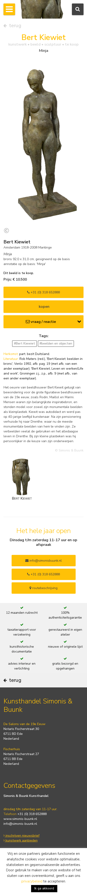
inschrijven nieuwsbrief (22, 835)
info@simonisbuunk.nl (45, 560)
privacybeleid (31, 881)
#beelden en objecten (55, 343)
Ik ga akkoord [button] (44, 888)
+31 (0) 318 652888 (45, 292)
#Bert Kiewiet (24, 343)
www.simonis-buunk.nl (20, 819)
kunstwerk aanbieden (21, 840)
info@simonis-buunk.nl (20, 824)
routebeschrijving (44, 588)
